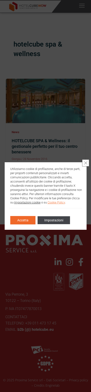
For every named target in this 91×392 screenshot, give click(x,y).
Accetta (22, 220)
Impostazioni (53, 220)
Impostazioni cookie (27, 202)
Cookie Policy (56, 202)
